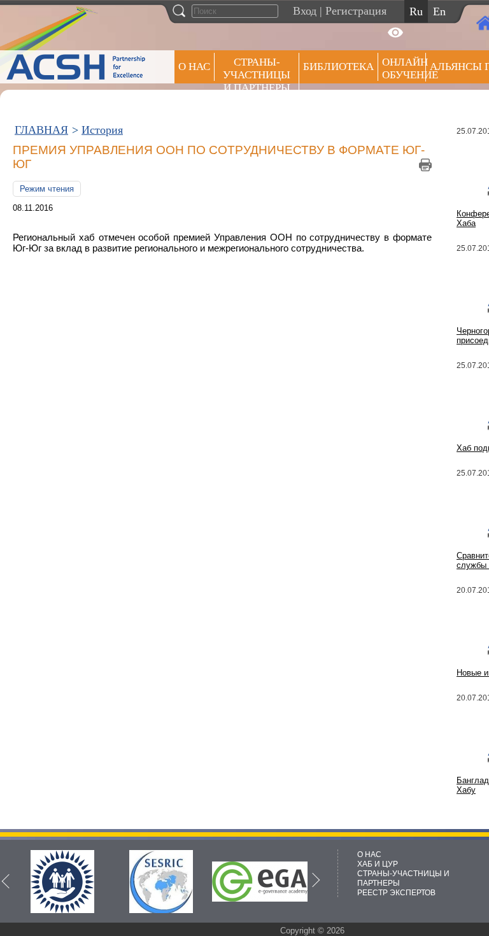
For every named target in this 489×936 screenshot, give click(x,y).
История (102, 130)
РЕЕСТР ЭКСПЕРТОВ (396, 892)
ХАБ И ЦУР (377, 864)
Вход (304, 10)
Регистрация (355, 10)
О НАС (194, 66)
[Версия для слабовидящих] (395, 32)
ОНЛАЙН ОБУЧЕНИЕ (404, 68)
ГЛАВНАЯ (41, 130)
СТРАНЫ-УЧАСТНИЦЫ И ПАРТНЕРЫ (256, 75)
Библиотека (338, 66)
